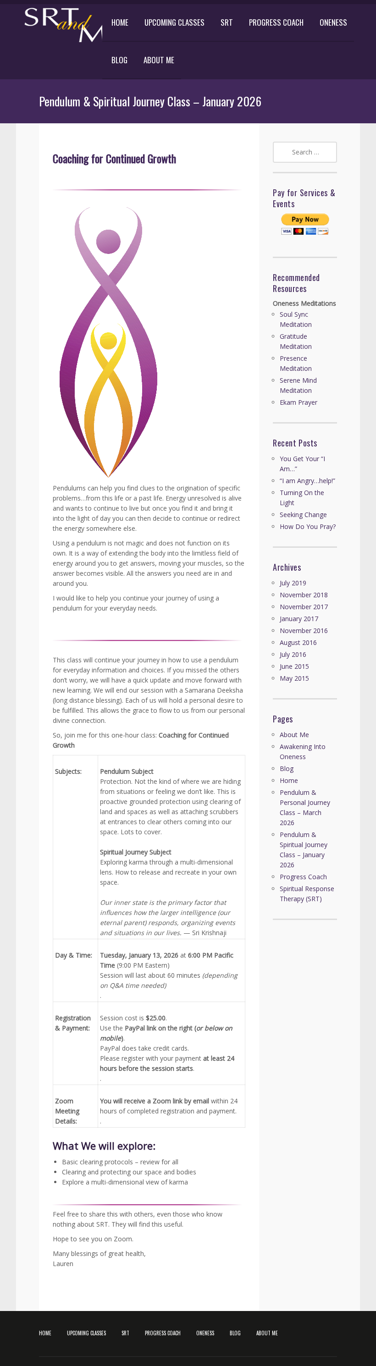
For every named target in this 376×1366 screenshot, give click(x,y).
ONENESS (333, 22)
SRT (227, 22)
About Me (294, 734)
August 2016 (298, 642)
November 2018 (304, 594)
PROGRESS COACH (276, 22)
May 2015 (294, 678)
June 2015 (294, 666)
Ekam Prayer (298, 402)
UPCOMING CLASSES (174, 22)
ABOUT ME (159, 60)
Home (289, 780)
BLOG (119, 60)
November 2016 (304, 630)
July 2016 (293, 654)
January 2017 (299, 618)
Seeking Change (303, 514)
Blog (286, 768)
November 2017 (304, 606)
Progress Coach (303, 876)
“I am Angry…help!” (307, 480)
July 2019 (293, 582)
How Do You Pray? (308, 526)
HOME (119, 22)
